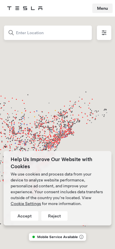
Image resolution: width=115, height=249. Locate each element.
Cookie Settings (26, 203)
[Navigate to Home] (24, 8)
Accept (24, 216)
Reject (54, 216)
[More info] (81, 237)
